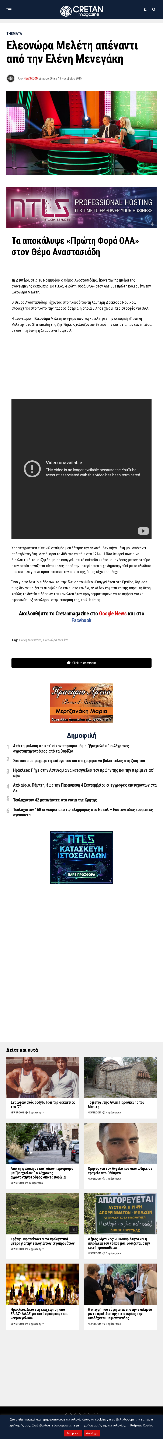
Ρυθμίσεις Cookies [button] (141, 1425)
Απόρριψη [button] (73, 1433)
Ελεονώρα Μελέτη (55, 640)
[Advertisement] (81, 367)
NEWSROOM (31, 78)
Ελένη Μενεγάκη (30, 640)
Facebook (81, 620)
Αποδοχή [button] (91, 1433)
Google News (113, 613)
